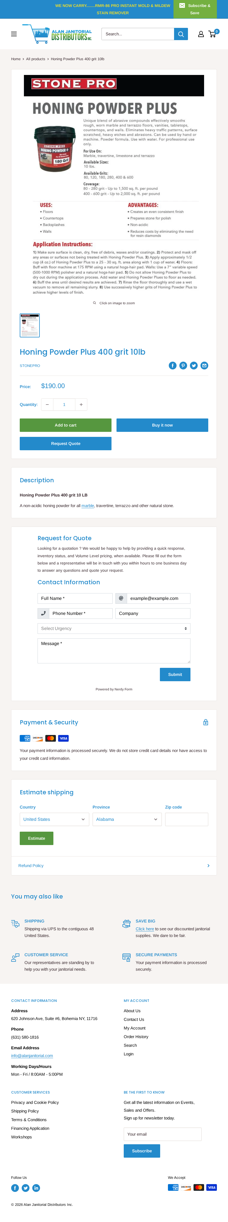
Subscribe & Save (199, 9)
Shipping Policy (25, 1111)
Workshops (21, 1137)
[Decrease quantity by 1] (47, 404)
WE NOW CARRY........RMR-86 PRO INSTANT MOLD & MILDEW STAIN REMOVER (112, 9)
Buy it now (162, 425)
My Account (134, 1028)
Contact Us (134, 1019)
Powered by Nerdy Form (114, 689)
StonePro (30, 366)
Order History (136, 1036)
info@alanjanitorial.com (32, 1055)
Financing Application (30, 1128)
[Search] (181, 34)
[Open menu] (14, 34)
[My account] (201, 34)
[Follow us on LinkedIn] (36, 1188)
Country (28, 807)
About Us (132, 1010)
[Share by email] (204, 365)
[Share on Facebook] (173, 365)
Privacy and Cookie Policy (35, 1102)
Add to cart (65, 425)
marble (87, 505)
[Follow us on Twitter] (25, 1188)
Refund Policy (31, 865)
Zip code (173, 807)
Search (130, 1045)
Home (16, 59)
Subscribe (142, 1150)
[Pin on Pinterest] (183, 365)
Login (128, 1053)
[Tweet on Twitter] (194, 365)
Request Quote (65, 443)
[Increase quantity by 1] (81, 404)
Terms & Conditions (29, 1119)
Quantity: (29, 404)
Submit (175, 674)
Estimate (36, 838)
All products (35, 59)
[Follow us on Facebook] (15, 1188)
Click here (145, 928)
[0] (212, 34)
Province (101, 807)
